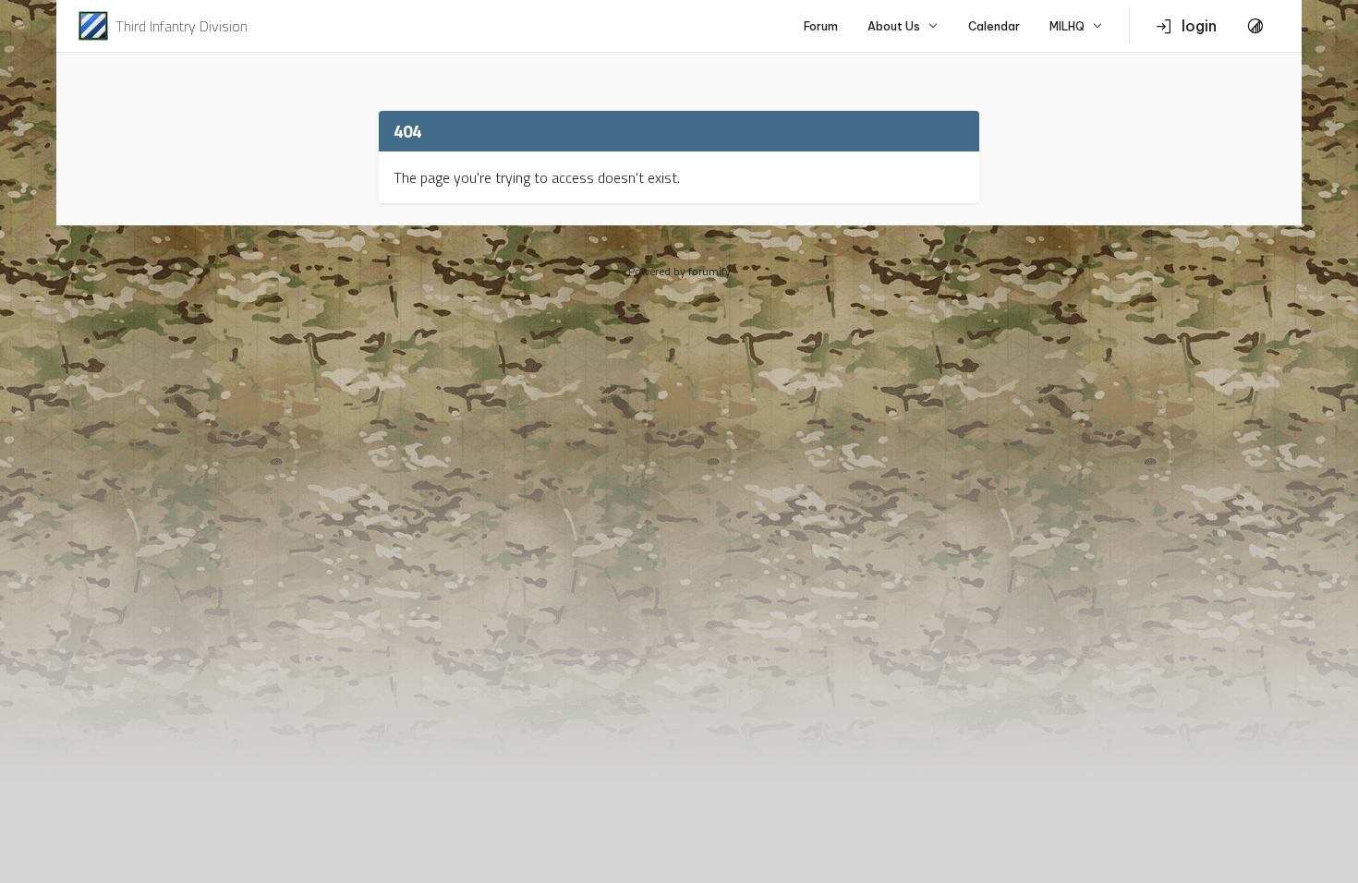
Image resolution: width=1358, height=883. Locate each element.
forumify (709, 271)
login (1199, 26)
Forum (821, 26)
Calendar (994, 26)
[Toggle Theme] (1255, 25)
